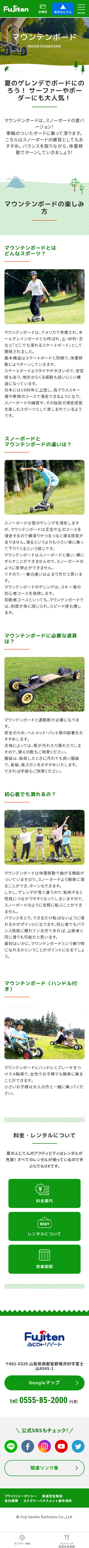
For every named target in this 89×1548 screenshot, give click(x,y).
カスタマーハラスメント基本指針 (47, 1500)
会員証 (42, 12)
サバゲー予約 (22, 1543)
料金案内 (44, 1201)
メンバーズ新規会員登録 (67, 1545)
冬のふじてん (63, 12)
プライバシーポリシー (20, 1496)
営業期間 (44, 1266)
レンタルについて (44, 1234)
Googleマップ (44, 1382)
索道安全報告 (52, 1496)
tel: (44, 1400)
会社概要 (11, 1500)
